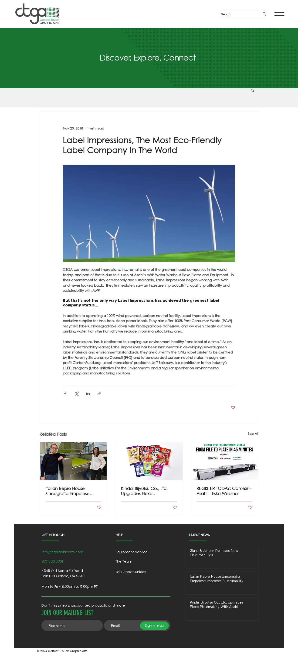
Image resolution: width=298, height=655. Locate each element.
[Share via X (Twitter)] (76, 393)
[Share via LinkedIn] (88, 393)
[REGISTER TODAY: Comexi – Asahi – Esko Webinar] (224, 461)
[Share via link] (99, 393)
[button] (279, 14)
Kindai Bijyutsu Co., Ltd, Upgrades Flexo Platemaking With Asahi (145, 491)
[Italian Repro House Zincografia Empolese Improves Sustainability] (73, 461)
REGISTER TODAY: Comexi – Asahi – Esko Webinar (223, 491)
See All (253, 433)
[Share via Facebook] (65, 393)
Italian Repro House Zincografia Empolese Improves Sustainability (68, 491)
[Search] (264, 14)
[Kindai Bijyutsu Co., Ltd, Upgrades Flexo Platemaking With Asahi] (149, 461)
